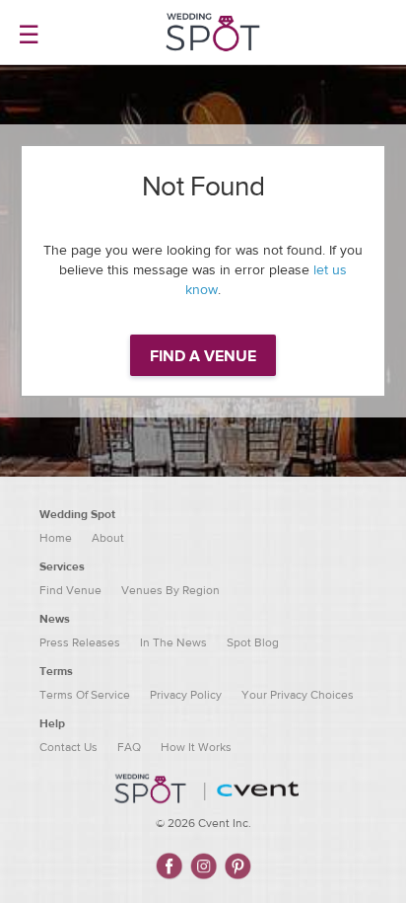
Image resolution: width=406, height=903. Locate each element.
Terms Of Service (84, 695)
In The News (173, 642)
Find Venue (70, 590)
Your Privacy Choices (297, 695)
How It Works (196, 747)
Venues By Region (170, 590)
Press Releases (79, 642)
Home (55, 538)
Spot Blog (253, 642)
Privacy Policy (186, 695)
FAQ (129, 747)
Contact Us (68, 747)
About (108, 538)
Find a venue (203, 356)
